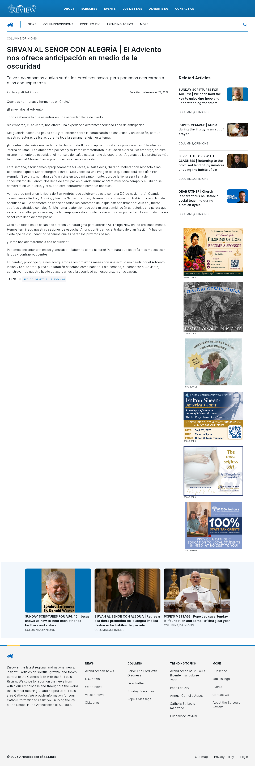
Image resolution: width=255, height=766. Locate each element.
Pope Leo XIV (90, 24)
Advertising (158, 8)
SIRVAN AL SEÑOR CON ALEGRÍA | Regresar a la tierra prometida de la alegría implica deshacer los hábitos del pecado (127, 621)
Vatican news (94, 695)
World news (93, 687)
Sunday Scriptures (141, 691)
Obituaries (92, 702)
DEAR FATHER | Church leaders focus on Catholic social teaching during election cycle (198, 198)
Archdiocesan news (99, 671)
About (69, 8)
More (144, 24)
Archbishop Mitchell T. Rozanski (44, 279)
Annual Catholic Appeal (187, 695)
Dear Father (136, 683)
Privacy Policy (224, 757)
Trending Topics (120, 24)
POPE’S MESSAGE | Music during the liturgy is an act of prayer (201, 129)
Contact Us (184, 8)
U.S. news (92, 679)
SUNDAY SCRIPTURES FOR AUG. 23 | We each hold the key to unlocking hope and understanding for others (200, 96)
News (32, 24)
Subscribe (89, 8)
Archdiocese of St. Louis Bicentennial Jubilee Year (187, 675)
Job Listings (132, 8)
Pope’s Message (139, 699)
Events (110, 8)
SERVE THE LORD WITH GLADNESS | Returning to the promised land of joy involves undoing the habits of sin (201, 162)
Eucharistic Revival (183, 716)
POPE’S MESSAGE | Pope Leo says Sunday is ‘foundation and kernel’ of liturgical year (197, 619)
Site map (201, 757)
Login (244, 757)
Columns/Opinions (58, 24)
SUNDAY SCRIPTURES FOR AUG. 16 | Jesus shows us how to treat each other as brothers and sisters (57, 621)
